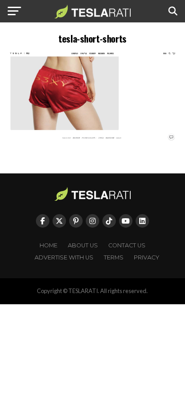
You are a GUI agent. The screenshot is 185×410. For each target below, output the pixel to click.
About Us (83, 245)
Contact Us (126, 245)
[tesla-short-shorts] (92, 140)
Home (48, 245)
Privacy (146, 257)
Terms (113, 257)
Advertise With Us (64, 257)
